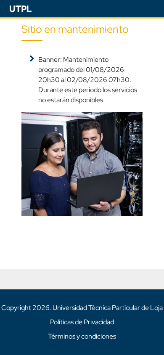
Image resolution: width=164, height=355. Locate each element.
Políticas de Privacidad (82, 322)
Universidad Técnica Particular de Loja (108, 307)
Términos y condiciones (82, 336)
